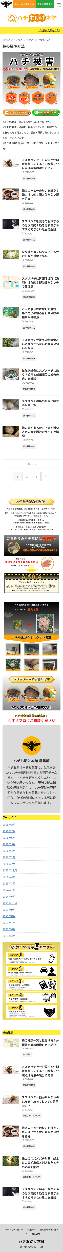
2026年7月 (9, 831)
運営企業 (36, 1233)
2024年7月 (9, 890)
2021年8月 (9, 916)
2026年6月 (9, 838)
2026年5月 (9, 844)
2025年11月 (10, 870)
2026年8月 (9, 824)
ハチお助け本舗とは (14, 1229)
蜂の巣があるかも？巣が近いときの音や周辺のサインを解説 (40, 431)
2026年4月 (9, 851)
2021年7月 (9, 923)
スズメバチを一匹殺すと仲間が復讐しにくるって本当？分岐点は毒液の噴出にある (40, 164)
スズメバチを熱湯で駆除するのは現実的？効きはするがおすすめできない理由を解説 (40, 225)
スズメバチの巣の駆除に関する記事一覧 (40, 403)
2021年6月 (9, 929)
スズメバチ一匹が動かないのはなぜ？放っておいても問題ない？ (40, 1101)
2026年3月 (9, 857)
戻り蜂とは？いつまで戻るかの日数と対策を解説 (40, 254)
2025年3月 (9, 883)
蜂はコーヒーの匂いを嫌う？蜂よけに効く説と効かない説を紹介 (40, 194)
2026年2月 (9, 864)
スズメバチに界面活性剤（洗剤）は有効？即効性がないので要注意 (40, 282)
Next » (32, 464)
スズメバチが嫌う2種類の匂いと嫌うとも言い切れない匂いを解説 (40, 344)
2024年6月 (9, 896)
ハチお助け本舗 (32, 1241)
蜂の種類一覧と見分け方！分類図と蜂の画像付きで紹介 (40, 1042)
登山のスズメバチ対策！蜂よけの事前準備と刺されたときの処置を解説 (40, 1162)
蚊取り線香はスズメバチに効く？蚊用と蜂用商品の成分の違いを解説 (40, 374)
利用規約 (31, 1229)
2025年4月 (9, 877)
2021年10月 (10, 903)
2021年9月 (9, 910)
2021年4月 (9, 936)
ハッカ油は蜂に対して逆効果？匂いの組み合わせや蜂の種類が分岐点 (40, 313)
